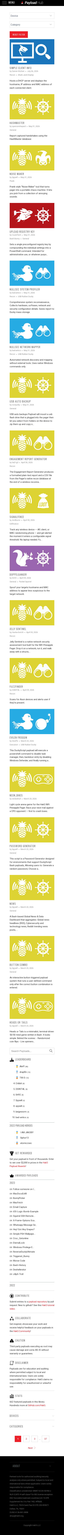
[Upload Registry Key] (32, 215)
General (13, 130)
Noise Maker (17, 174)
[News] (32, 887)
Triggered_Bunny (21, 1256)
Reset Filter (19, 34)
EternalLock (19, 1242)
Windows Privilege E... (23, 1247)
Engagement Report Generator (28, 459)
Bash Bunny (15, 239)
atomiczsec (26, 1143)
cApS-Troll (18, 1274)
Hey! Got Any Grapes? (24, 1229)
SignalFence (17, 517)
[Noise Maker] (32, 157)
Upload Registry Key (22, 231)
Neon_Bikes (16, 795)
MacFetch (18, 1202)
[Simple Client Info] (32, 51)
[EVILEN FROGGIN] (32, 721)
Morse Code (19, 1260)
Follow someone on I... (24, 1189)
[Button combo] (32, 948)
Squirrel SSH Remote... (24, 1216)
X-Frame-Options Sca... (24, 1220)
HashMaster (17, 123)
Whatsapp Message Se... (25, 1225)
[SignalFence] (32, 500)
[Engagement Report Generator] (32, 443)
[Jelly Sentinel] (32, 612)
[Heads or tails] (32, 1006)
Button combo (19, 965)
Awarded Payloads (26, 1175)
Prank (12, 181)
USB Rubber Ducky (25, 296)
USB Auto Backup (20, 401)
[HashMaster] (32, 106)
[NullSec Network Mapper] (32, 331)
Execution (14, 745)
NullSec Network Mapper (25, 347)
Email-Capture (20, 1207)
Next (30, 1448)
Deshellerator (19, 1269)
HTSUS (39, 1501)
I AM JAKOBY (26, 1132)
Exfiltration (14, 524)
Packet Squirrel (25, 582)
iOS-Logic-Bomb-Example (25, 1211)
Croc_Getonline (20, 1238)
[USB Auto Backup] (32, 385)
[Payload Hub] (32, 3)
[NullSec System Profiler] (32, 273)
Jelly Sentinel (18, 629)
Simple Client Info (21, 68)
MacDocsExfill (20, 1193)
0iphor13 (24, 1137)
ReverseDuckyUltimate (24, 1251)
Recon (12, 75)
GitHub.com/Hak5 (36, 1405)
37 (45, 1439)
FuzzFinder (16, 686)
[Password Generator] (32, 829)
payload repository (38, 1301)
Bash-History (19, 1265)
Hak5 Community (21, 1331)
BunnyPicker (19, 1198)
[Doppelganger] (32, 558)
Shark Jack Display (26, 75)
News (13, 903)
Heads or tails (19, 1022)
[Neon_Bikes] (32, 779)
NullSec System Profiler (25, 289)
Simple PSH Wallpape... (24, 1234)
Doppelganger (18, 574)
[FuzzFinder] (32, 670)
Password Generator (23, 846)
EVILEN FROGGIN (18, 737)
